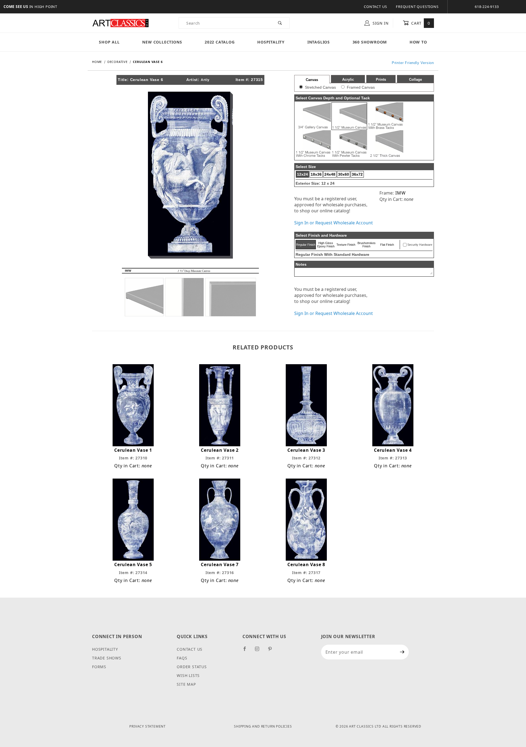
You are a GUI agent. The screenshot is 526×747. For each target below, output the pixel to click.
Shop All (109, 42)
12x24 (302, 174)
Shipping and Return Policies (263, 726)
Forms (99, 666)
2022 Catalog (220, 42)
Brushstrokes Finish (367, 244)
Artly (205, 80)
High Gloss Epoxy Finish (326, 244)
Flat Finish (387, 244)
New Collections (162, 42)
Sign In (380, 23)
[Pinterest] (272, 651)
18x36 (316, 174)
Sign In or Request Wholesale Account (333, 223)
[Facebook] (246, 651)
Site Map (186, 684)
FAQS (182, 658)
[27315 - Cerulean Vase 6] (190, 175)
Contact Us (375, 6)
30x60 (343, 174)
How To (418, 42)
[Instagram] (259, 651)
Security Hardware (419, 244)
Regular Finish (305, 244)
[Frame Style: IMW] (190, 292)
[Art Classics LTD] (120, 22)
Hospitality (271, 42)
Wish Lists (188, 675)
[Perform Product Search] (280, 23)
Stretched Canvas (320, 87)
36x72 (357, 174)
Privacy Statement (147, 726)
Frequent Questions (417, 6)
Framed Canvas (361, 87)
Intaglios (318, 42)
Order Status (192, 666)
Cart (420, 23)
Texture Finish (345, 244)
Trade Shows (106, 658)
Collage (415, 79)
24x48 (329, 174)
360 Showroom (370, 42)
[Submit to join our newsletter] (402, 652)
